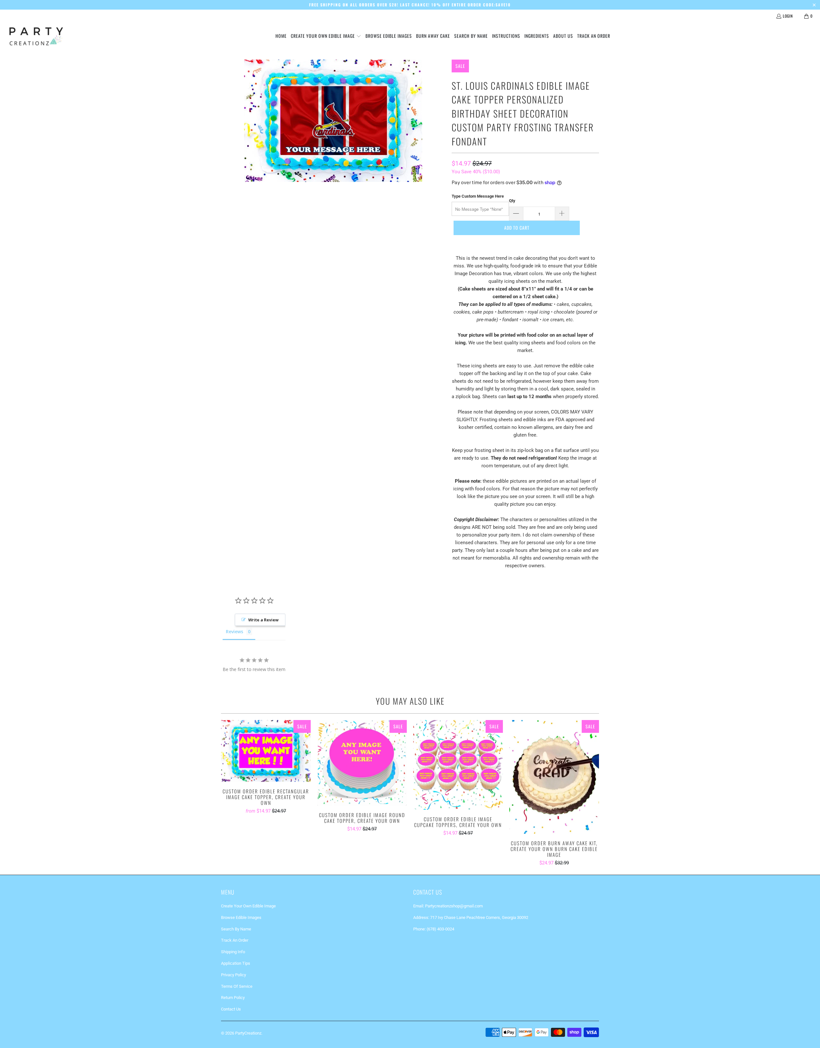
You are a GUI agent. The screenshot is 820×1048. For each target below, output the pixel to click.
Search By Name (236, 929)
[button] (326, 36)
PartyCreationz (248, 1033)
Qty (512, 200)
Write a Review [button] (263, 620)
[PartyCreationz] (36, 36)
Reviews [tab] (234, 631)
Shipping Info (233, 951)
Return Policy (233, 997)
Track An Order (234, 940)
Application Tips (235, 963)
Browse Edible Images (241, 917)
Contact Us (231, 1009)
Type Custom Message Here (478, 196)
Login (788, 16)
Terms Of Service (236, 986)
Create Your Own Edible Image (248, 906)
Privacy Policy (233, 974)
